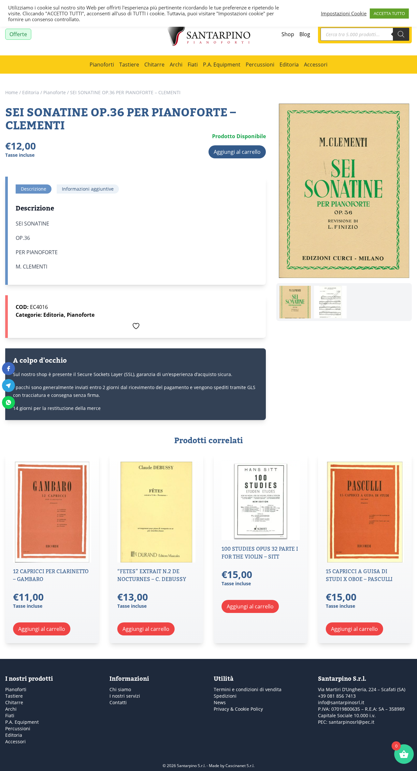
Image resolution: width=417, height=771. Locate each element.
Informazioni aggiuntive (88, 189)
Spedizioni (225, 696)
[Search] (401, 34)
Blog (304, 34)
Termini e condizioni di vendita (247, 689)
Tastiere (129, 64)
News (220, 702)
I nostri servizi (124, 696)
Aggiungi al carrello (237, 151)
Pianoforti (102, 64)
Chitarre (154, 64)
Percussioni (260, 64)
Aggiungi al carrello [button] (41, 629)
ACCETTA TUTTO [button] (389, 13)
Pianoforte (54, 92)
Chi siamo (120, 689)
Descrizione (33, 189)
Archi (176, 64)
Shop (287, 34)
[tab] (33, 189)
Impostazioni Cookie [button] (344, 13)
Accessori (315, 64)
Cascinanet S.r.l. (239, 765)
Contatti (118, 702)
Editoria (289, 64)
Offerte (18, 34)
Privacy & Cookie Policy (238, 709)
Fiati (193, 64)
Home (11, 92)
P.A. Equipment (221, 64)
